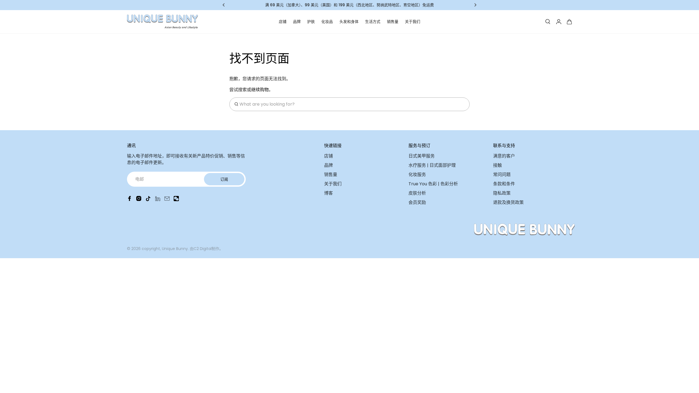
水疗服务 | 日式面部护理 (432, 165)
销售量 (392, 21)
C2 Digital (203, 248)
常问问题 (502, 174)
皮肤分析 (417, 193)
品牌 (297, 21)
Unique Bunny (175, 248)
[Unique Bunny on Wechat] (176, 199)
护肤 (311, 21)
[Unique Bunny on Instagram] (138, 199)
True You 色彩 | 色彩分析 (433, 184)
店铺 (282, 21)
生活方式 (372, 21)
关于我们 (412, 21)
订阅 (224, 179)
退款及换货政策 (508, 202)
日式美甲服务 (421, 156)
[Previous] (224, 5)
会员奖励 (417, 202)
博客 (328, 193)
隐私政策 (502, 193)
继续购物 (260, 90)
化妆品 (327, 21)
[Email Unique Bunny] (167, 199)
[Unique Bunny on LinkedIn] (157, 199)
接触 (497, 165)
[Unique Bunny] (162, 21)
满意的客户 (504, 156)
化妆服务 (417, 174)
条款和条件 (504, 184)
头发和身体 (349, 21)
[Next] (475, 5)
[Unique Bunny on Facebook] (129, 199)
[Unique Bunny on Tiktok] (148, 199)
